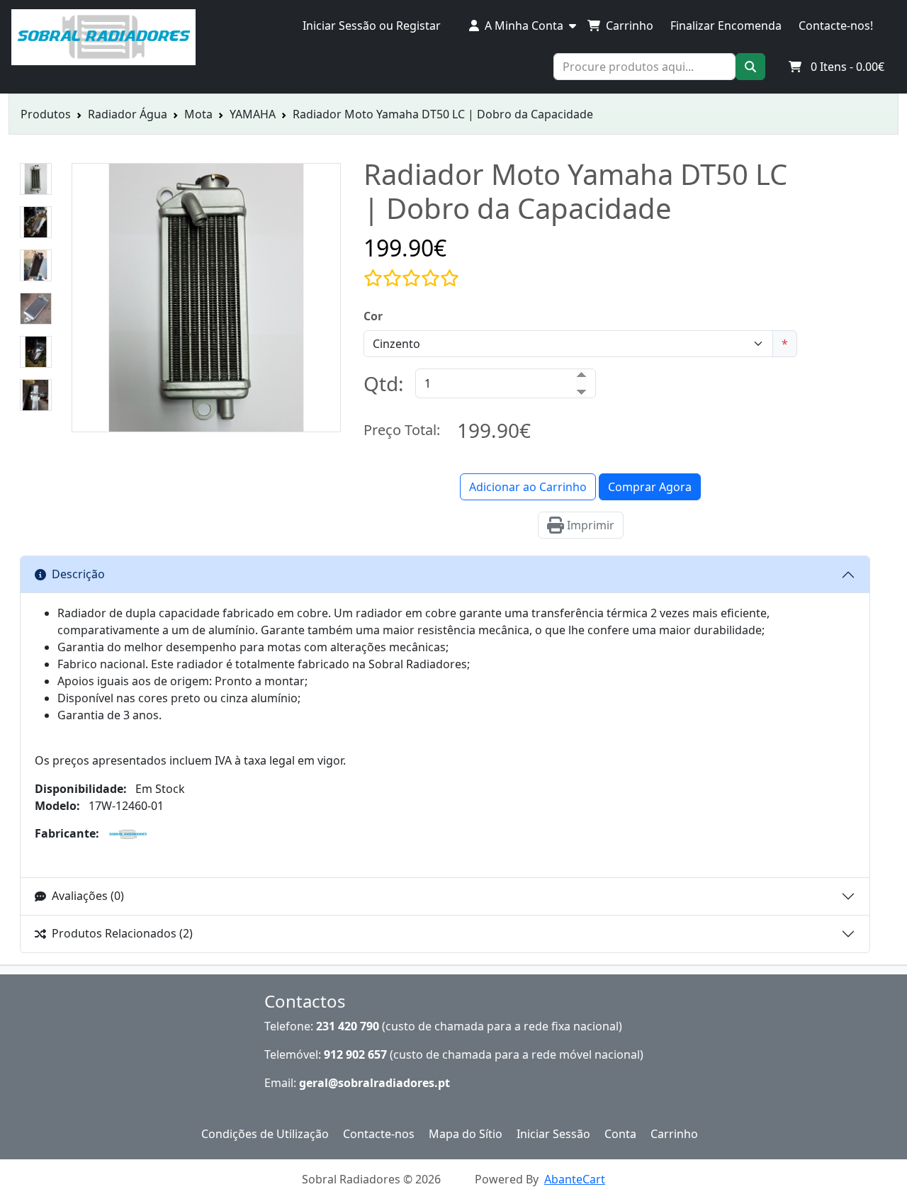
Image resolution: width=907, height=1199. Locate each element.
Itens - (847, 66)
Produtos (46, 114)
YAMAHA (253, 114)
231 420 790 (347, 1026)
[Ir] (750, 66)
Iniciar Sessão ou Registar (372, 25)
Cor (373, 316)
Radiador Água (127, 114)
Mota (198, 114)
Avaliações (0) (88, 896)
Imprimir (589, 525)
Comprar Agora (650, 487)
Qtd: (384, 383)
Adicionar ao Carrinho (528, 487)
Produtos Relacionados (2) (122, 933)
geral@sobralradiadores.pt (374, 1083)
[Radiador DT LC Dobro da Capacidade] (206, 424)
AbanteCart (574, 1179)
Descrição (78, 574)
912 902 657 (355, 1054)
